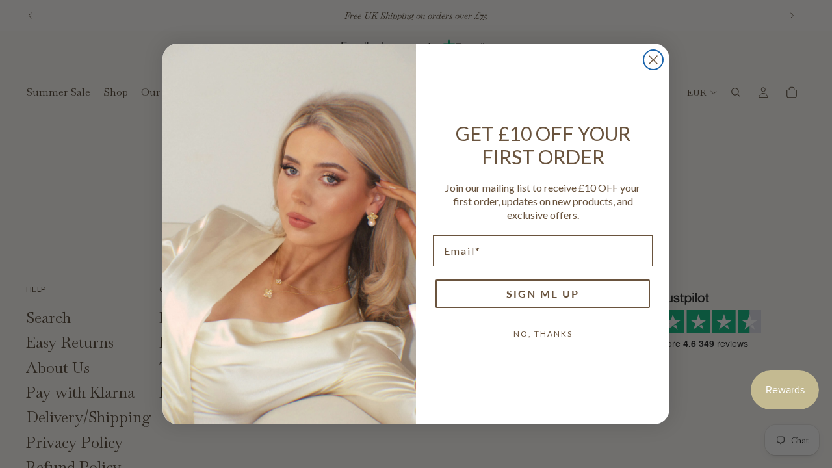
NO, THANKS (543, 334)
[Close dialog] (653, 60)
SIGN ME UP (542, 293)
